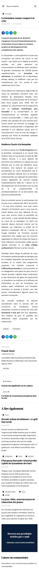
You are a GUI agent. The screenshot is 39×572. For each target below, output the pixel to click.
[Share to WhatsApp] (15, 33)
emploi (5, 329)
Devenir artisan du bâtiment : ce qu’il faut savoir (19, 420)
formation (16, 329)
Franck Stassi (8, 350)
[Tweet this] (7, 33)
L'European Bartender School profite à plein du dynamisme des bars (19, 462)
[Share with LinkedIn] (11, 33)
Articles (6, 368)
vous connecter (17, 563)
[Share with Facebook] (3, 33)
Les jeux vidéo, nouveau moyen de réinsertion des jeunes (18, 501)
